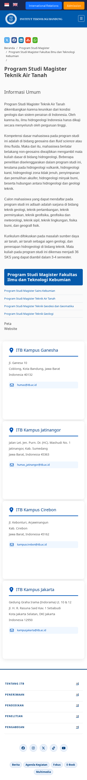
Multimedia (43, 772)
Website (10, 328)
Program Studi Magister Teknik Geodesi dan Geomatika (39, 306)
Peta (7, 323)
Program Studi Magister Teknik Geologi (28, 314)
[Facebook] (23, 748)
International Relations (43, 5)
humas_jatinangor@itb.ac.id (33, 465)
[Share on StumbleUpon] (28, 40)
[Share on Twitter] (7, 40)
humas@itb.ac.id (27, 385)
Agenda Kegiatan (36, 764)
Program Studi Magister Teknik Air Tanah (29, 298)
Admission (74, 5)
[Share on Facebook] (14, 40)
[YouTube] (64, 748)
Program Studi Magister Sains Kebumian (29, 291)
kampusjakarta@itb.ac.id (31, 630)
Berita (16, 764)
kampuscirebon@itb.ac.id (32, 544)
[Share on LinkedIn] (21, 40)
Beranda (9, 48)
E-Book (71, 764)
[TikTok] (53, 748)
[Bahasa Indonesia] (6, 4)
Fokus (57, 764)
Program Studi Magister (34, 48)
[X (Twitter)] (43, 748)
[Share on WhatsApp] (35, 40)
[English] (15, 4)
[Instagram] (33, 748)
